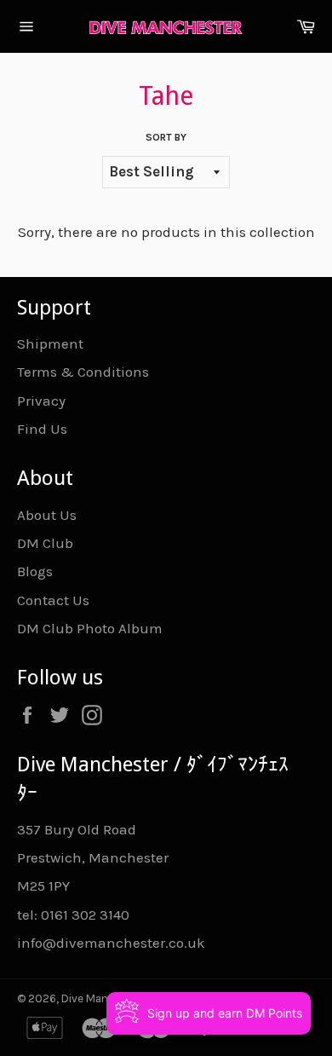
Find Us (42, 428)
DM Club (45, 542)
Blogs (35, 571)
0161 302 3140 (85, 914)
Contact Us (53, 600)
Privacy (41, 400)
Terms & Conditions (83, 371)
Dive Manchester (104, 998)
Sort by (166, 137)
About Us (47, 514)
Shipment (50, 343)
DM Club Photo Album (90, 628)
